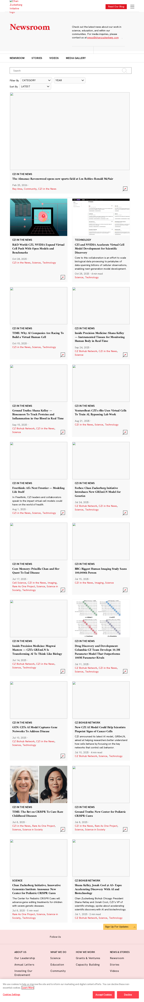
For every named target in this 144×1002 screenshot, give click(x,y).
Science (36, 262)
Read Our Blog (116, 6)
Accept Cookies (104, 994)
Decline (128, 994)
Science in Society (32, 829)
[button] (36, 80)
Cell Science (19, 582)
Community (30, 188)
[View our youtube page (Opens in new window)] (92, 936)
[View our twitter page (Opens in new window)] (87, 936)
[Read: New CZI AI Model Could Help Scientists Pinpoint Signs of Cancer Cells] (101, 720)
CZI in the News (47, 188)
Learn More (28, 987)
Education (57, 964)
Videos (54, 58)
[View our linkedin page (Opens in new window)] (81, 936)
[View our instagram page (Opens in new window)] (71, 936)
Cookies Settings (11, 994)
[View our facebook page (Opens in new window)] (65, 936)
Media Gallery (76, 58)
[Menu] (132, 7)
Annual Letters (24, 964)
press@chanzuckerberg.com (103, 37)
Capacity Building (88, 964)
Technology (49, 262)
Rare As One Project (23, 586)
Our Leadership (24, 958)
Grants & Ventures (88, 958)
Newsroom (17, 58)
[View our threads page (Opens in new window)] (76, 936)
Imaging (52, 582)
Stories (37, 58)
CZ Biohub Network (86, 351)
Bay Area (17, 188)
